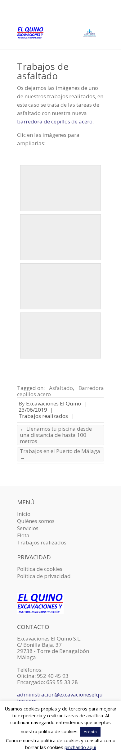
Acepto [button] (90, 731)
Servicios (27, 528)
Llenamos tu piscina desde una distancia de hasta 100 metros (56, 435)
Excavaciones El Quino (53, 403)
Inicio (23, 513)
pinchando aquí (80, 747)
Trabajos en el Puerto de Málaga (60, 454)
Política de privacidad (44, 576)
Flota (23, 535)
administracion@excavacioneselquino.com (60, 697)
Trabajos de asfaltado (43, 71)
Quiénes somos (36, 521)
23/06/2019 (33, 409)
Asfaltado (61, 387)
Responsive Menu (100, 14)
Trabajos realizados (43, 415)
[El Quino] (60, 34)
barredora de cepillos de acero (54, 121)
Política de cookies (39, 568)
